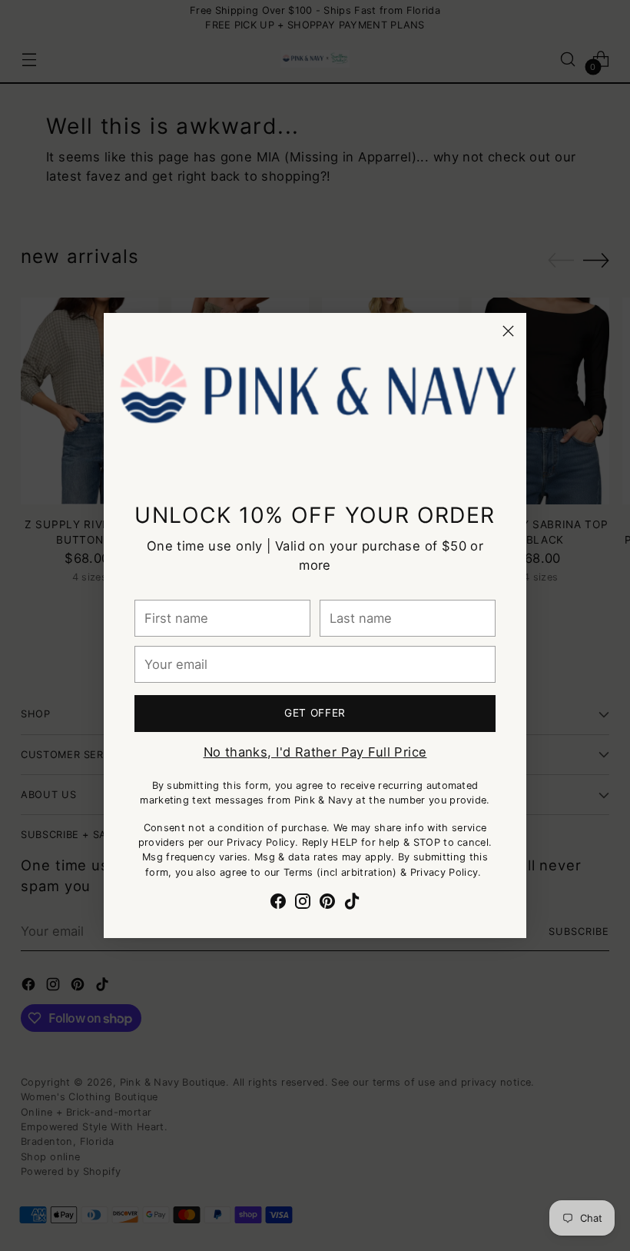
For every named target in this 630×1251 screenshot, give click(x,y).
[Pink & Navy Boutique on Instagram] (302, 904)
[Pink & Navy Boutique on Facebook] (278, 904)
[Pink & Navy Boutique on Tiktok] (352, 904)
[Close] (508, 331)
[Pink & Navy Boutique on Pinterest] (327, 904)
